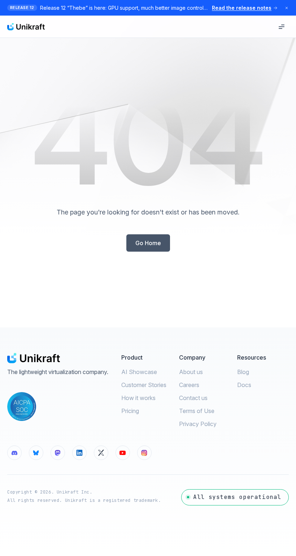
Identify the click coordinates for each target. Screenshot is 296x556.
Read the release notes (241, 8)
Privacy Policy (198, 423)
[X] (101, 453)
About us (191, 371)
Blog (243, 371)
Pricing (130, 410)
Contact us (193, 397)
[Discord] (14, 453)
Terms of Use (196, 410)
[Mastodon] (58, 453)
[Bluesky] (36, 453)
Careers (189, 384)
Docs (244, 384)
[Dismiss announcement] (286, 8)
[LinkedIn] (79, 453)
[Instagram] (144, 453)
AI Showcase (139, 371)
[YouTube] (123, 453)
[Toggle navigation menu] (281, 26)
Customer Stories (143, 384)
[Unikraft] (26, 26)
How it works (138, 397)
